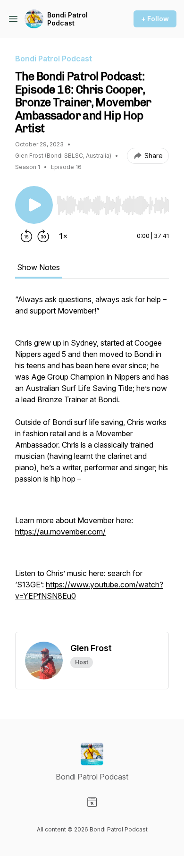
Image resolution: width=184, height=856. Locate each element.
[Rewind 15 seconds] (26, 236)
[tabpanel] (92, 463)
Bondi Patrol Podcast (67, 19)
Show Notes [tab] (38, 267)
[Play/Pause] (34, 205)
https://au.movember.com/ (60, 531)
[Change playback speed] (63, 236)
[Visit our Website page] (92, 802)
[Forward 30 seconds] (43, 236)
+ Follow (155, 19)
